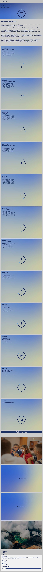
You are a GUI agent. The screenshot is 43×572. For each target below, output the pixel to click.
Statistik (4, 563)
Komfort (4, 561)
